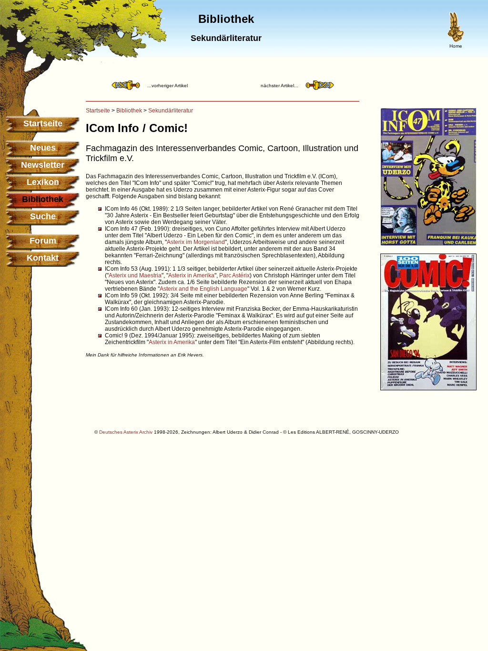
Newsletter (42, 165)
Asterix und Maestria (135, 275)
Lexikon (43, 182)
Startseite (42, 123)
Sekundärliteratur (170, 110)
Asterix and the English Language (203, 288)
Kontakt (43, 258)
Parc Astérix (234, 275)
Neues (43, 148)
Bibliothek (129, 110)
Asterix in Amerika (191, 275)
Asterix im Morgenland (196, 242)
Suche (43, 216)
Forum (43, 240)
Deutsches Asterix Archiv (125, 432)
